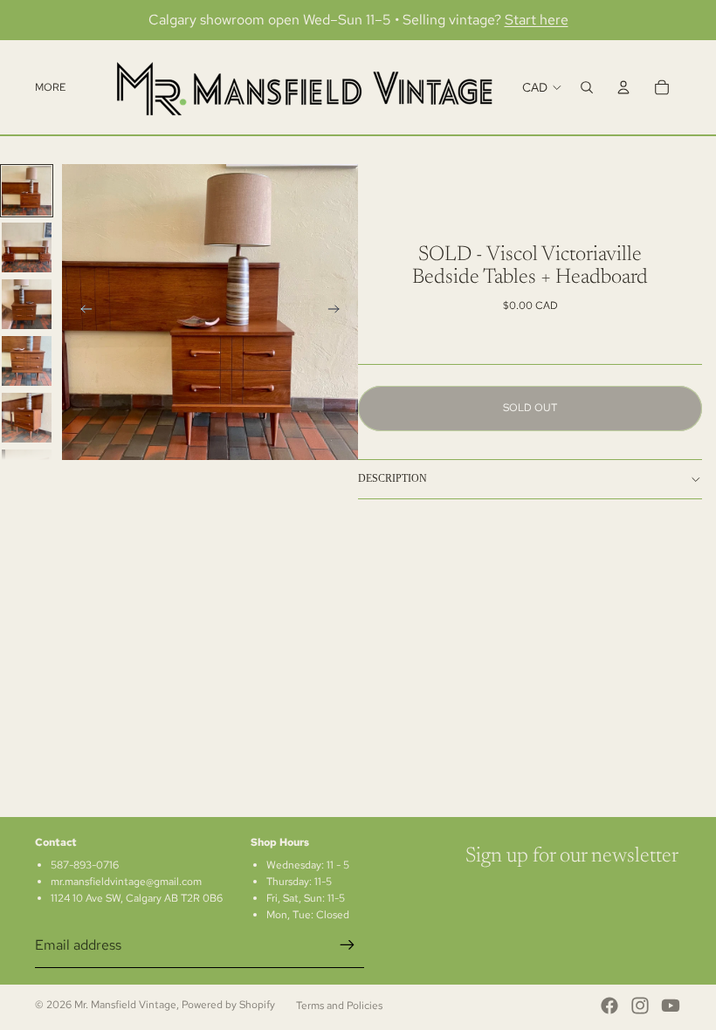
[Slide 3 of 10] (27, 304)
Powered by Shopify (228, 1005)
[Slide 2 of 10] (27, 247)
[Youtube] (670, 1005)
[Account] (623, 87)
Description (392, 478)
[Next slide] (339, 311)
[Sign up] (347, 945)
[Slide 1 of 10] (27, 191)
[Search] (587, 87)
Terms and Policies (339, 1006)
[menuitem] (50, 87)
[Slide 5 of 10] (27, 418)
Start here (536, 19)
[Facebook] (609, 1005)
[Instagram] (640, 1005)
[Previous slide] (81, 311)
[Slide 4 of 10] (27, 361)
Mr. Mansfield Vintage (125, 1005)
